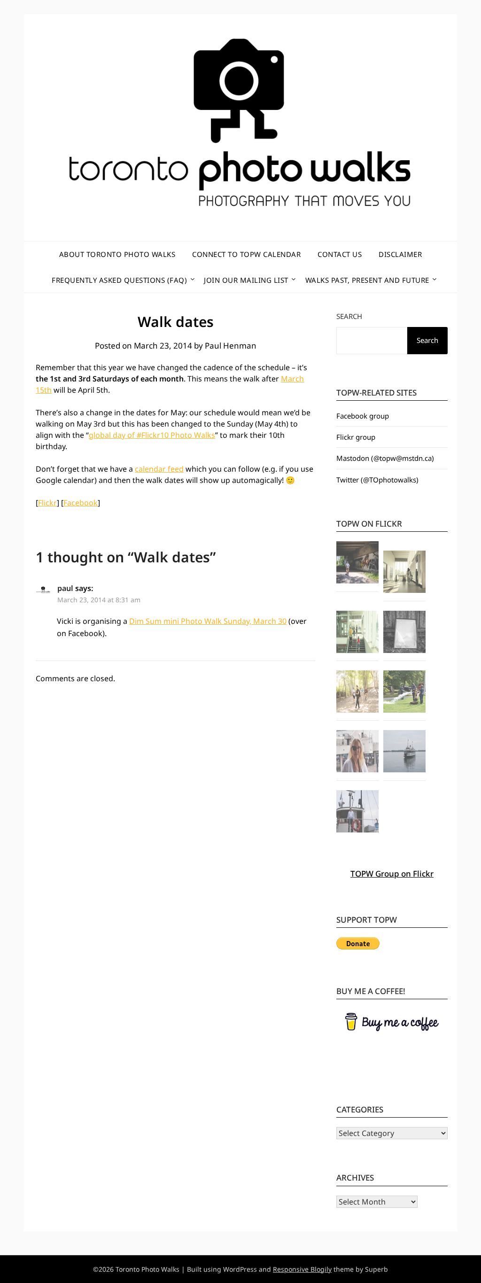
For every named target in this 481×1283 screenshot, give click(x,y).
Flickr (47, 503)
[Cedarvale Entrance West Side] (404, 573)
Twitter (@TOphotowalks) (377, 479)
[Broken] (404, 633)
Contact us (340, 254)
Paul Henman (230, 345)
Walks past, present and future (367, 280)
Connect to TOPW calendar (246, 254)
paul (65, 588)
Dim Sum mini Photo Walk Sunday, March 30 (208, 621)
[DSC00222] (404, 692)
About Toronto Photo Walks (117, 254)
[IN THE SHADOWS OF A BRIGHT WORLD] (357, 563)
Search (349, 316)
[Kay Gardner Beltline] (357, 692)
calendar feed (159, 469)
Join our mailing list (246, 280)
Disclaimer (400, 254)
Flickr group (355, 437)
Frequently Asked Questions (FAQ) (119, 280)
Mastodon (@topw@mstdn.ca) (385, 458)
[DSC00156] (357, 812)
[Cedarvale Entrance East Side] (357, 633)
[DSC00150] (357, 752)
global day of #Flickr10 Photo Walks (152, 435)
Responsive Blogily (302, 1269)
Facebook (80, 503)
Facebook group (362, 415)
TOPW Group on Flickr (392, 873)
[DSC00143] (404, 752)
